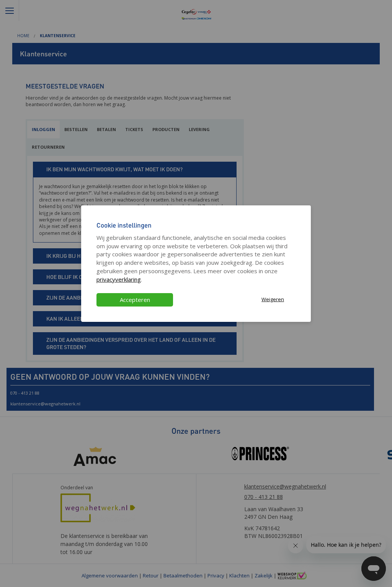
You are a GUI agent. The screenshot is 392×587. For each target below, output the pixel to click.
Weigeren (272, 299)
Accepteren (135, 299)
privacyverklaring (118, 279)
